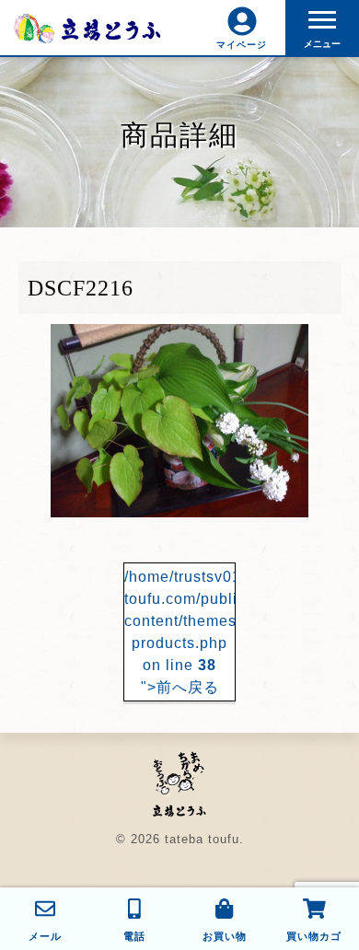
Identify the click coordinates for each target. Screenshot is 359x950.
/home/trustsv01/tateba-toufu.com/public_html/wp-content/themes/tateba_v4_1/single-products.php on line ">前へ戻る (179, 632)
